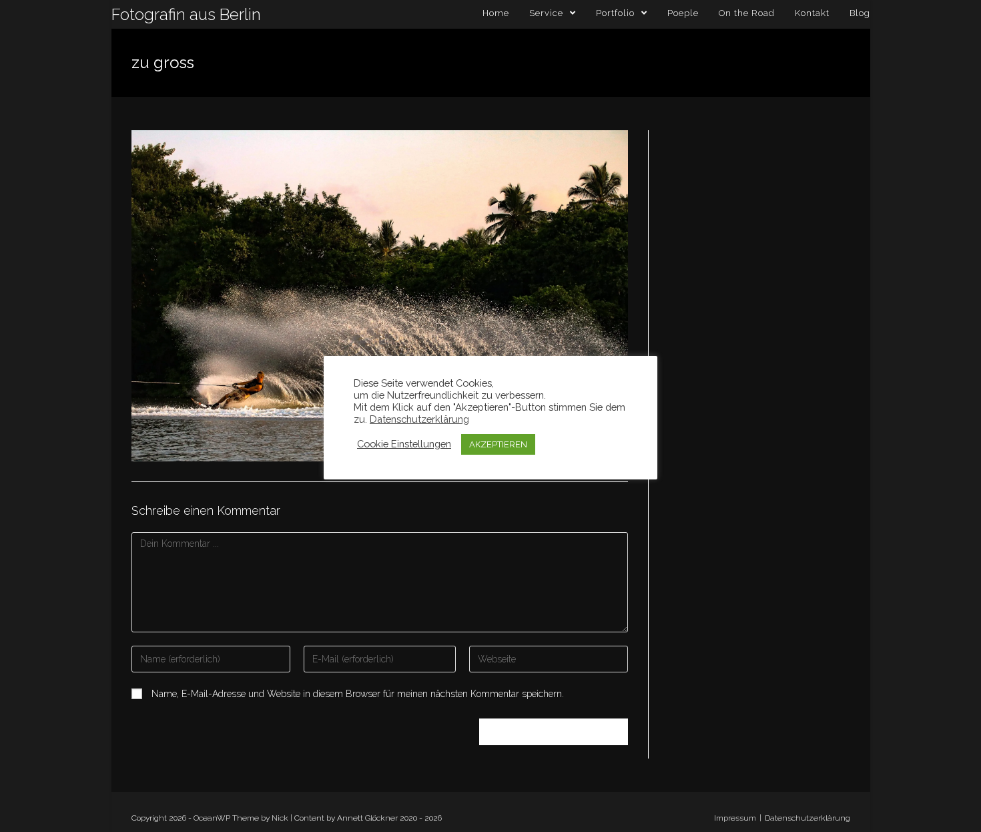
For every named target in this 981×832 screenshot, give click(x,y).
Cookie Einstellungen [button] (404, 443)
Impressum (735, 818)
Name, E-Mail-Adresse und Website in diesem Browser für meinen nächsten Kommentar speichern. (357, 693)
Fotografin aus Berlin (186, 14)
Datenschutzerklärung (807, 818)
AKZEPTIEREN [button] (498, 444)
